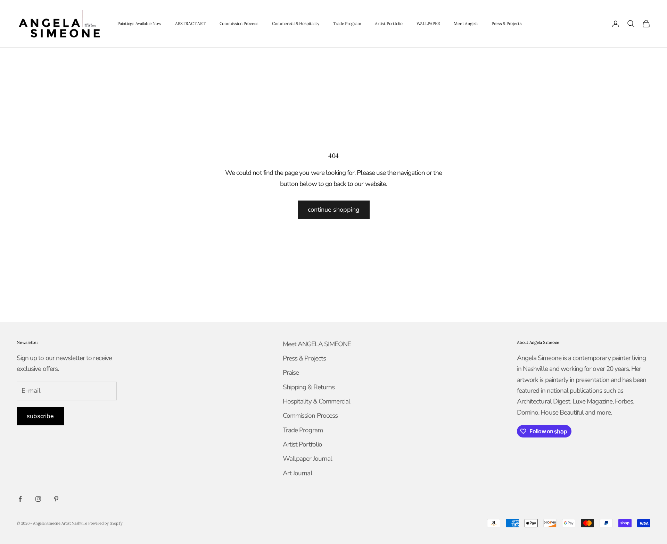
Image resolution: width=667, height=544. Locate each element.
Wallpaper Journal (307, 458)
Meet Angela (465, 23)
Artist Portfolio (388, 23)
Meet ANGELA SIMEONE (317, 344)
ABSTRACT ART (190, 23)
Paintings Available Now (139, 23)
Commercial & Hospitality (295, 23)
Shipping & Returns (309, 387)
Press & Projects (507, 23)
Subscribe (40, 416)
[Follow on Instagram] (38, 498)
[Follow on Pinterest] (56, 498)
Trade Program (347, 23)
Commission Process (239, 23)
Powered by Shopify (105, 523)
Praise (291, 372)
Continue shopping (334, 209)
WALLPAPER (428, 23)
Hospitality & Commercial (316, 401)
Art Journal (297, 473)
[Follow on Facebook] (20, 498)
